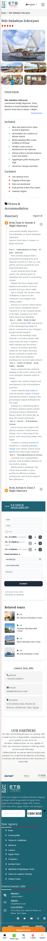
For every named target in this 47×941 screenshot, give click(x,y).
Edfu (29, 323)
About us (12, 845)
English (31, 4)
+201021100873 (17, 897)
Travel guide (14, 835)
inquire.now (23, 930)
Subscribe (34, 813)
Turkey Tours (14, 879)
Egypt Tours (13, 854)
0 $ (21, 614)
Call (23, 938)
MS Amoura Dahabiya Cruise (29, 617)
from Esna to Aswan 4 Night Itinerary (22, 224)
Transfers (12, 859)
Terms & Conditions (17, 840)
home (4, 13)
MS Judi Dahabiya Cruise (28, 654)
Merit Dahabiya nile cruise (28, 642)
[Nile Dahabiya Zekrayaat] (10, 45)
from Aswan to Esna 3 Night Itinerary (22, 489)
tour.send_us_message (14, 594)
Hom (5, 938)
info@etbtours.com (18, 904)
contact (11, 850)
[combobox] (7, 531)
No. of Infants (16, 549)
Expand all (37, 216)
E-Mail (32, 938)
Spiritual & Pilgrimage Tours (21, 869)
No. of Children (15, 543)
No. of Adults (16, 537)
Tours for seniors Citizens (20, 874)
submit (23, 583)
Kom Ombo (30, 390)
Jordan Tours (14, 864)
